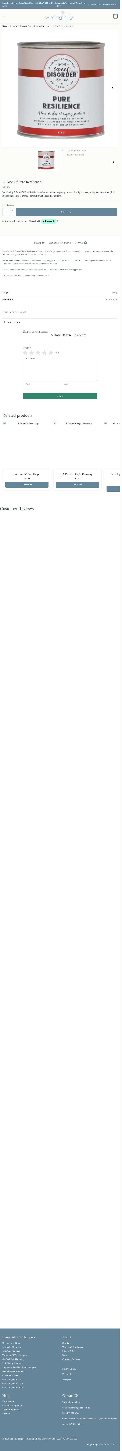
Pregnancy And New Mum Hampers (19, 1367)
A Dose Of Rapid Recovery (77, 474)
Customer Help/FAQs (12, 1405)
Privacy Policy (69, 1351)
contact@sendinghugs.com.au (76, 1408)
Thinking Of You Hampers (14, 1355)
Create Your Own (10, 1375)
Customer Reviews (71, 1359)
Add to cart (66, 212)
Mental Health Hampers (13, 1371)
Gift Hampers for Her (12, 1379)
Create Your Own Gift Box (20, 26)
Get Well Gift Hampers (13, 1359)
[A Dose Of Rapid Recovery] (77, 445)
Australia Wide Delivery (73, 1424)
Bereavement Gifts (11, 1343)
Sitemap (6, 1414)
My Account (8, 1401)
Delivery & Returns (11, 1409)
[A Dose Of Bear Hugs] (27, 445)
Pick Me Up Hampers (12, 1363)
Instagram (67, 1379)
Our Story (66, 1343)
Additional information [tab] (60, 242)
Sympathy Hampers (11, 1347)
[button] (115, 16)
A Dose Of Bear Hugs (27, 474)
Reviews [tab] (80, 242)
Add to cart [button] (27, 484)
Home (4, 26)
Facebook (66, 1374)
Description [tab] (39, 242)
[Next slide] (113, 88)
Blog (64, 1355)
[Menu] (6, 16)
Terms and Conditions (72, 1347)
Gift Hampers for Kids (12, 1387)
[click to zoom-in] (61, 88)
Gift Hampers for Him (12, 1383)
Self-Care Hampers (11, 1351)
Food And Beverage (42, 26)
